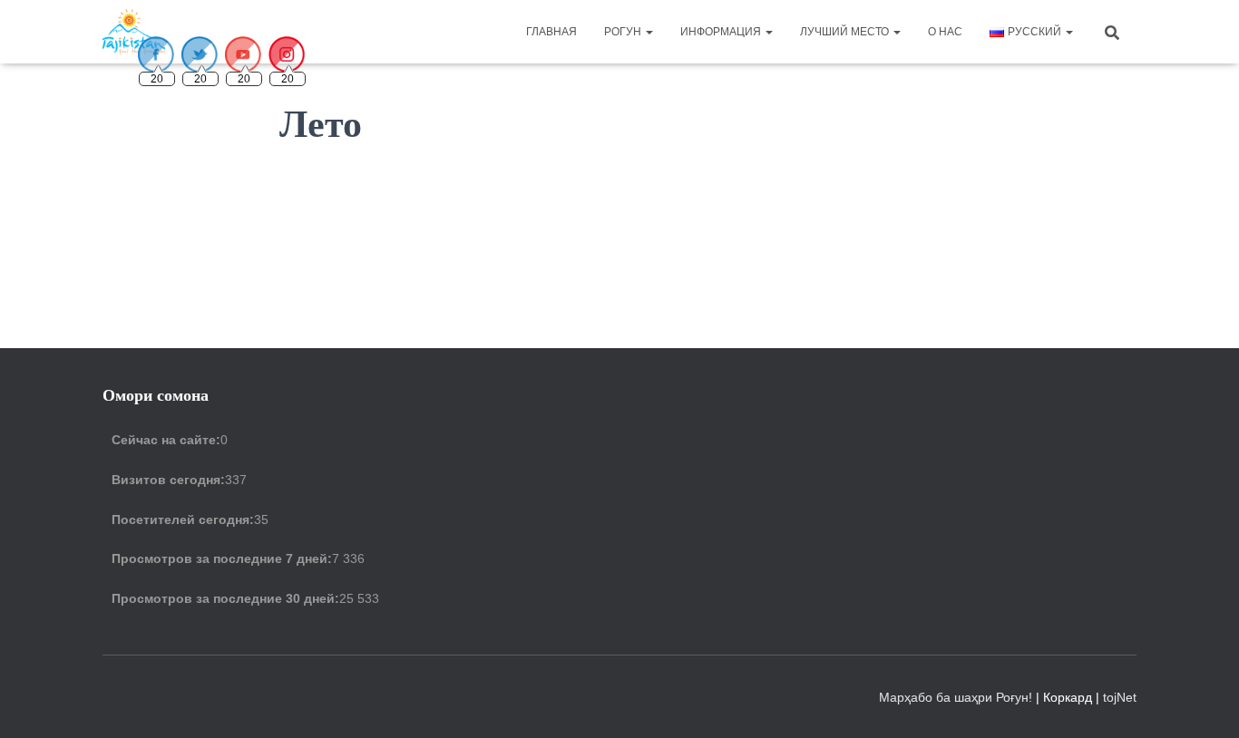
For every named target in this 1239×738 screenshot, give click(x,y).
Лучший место (846, 31)
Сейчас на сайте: (166, 439)
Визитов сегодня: (168, 479)
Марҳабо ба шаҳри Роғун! (957, 697)
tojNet (1120, 697)
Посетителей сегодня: (183, 519)
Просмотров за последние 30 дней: (225, 598)
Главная (551, 31)
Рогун (624, 31)
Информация (722, 31)
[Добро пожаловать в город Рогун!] (134, 31)
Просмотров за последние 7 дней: (222, 558)
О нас (945, 31)
